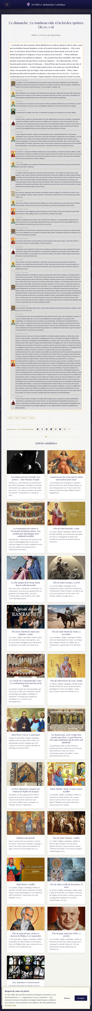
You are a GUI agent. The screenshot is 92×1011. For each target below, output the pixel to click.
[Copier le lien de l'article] (69, 429)
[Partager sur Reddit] (47, 429)
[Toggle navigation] (7, 4)
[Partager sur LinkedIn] (51, 429)
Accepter (80, 998)
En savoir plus (10, 1005)
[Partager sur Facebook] (38, 429)
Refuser (67, 998)
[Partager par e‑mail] (65, 429)
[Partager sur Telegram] (60, 429)
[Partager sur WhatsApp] (56, 429)
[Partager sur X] (42, 429)
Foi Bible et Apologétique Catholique (48, 4)
